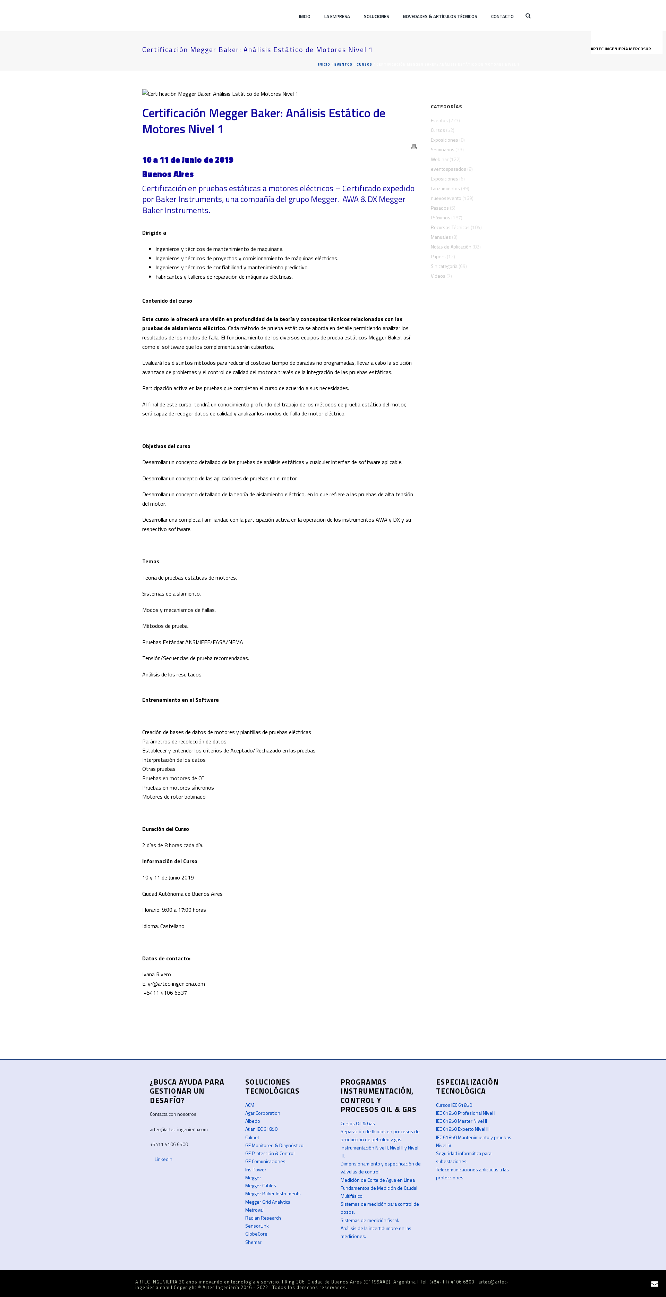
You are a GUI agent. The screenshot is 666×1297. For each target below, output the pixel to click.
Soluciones (376, 16)
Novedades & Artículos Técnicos (440, 16)
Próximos (440, 217)
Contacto (502, 16)
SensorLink (257, 1225)
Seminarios (442, 149)
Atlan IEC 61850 (261, 1128)
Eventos (343, 64)
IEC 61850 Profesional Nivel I (465, 1113)
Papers (438, 256)
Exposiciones (444, 140)
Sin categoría (444, 266)
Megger (253, 1177)
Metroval (254, 1209)
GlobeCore (256, 1233)
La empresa (337, 16)
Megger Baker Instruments (273, 1193)
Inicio (304, 16)
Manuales (441, 237)
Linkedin (163, 1159)
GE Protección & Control (269, 1153)
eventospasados (448, 169)
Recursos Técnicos (450, 227)
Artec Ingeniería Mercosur (621, 48)
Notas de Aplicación (451, 247)
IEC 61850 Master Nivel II (461, 1121)
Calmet (252, 1137)
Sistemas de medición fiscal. (370, 1220)
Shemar (253, 1242)
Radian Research (263, 1217)
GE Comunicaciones (265, 1161)
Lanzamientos (445, 188)
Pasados (440, 208)
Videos (438, 276)
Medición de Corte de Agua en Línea (378, 1180)
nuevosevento (446, 198)
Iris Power (255, 1169)
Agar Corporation (262, 1113)
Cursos (364, 64)
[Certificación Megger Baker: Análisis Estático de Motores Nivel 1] (279, 93)
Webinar (440, 159)
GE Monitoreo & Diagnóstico (274, 1145)
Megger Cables (260, 1185)
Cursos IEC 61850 (454, 1105)
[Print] (414, 146)
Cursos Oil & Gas (358, 1123)
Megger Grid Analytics (267, 1201)
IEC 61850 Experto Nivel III (462, 1128)
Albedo (252, 1121)
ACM (249, 1105)
